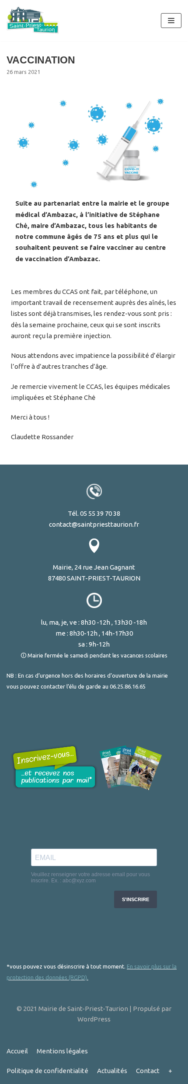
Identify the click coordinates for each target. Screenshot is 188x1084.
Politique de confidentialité (47, 1070)
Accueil (17, 1051)
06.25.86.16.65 (128, 686)
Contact (148, 1070)
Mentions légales (62, 1051)
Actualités (112, 1070)
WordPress (94, 1019)
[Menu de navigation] (171, 20)
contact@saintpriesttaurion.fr (94, 524)
